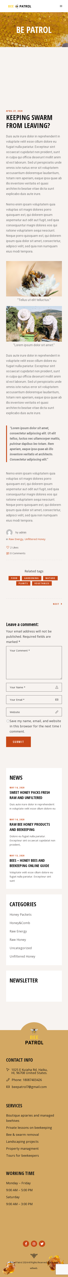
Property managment (22, 1148)
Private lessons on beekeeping (29, 1127)
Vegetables (42, 583)
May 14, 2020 (17, 787)
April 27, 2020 (14, 110)
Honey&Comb (20, 923)
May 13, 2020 (17, 855)
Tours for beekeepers (22, 1155)
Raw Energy (16, 539)
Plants (23, 583)
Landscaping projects (22, 1141)
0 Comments (17, 553)
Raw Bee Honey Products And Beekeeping (30, 827)
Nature (50, 578)
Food (14, 578)
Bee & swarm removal (22, 1134)
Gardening (31, 578)
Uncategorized (21, 948)
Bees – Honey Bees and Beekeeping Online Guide (29, 863)
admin (22, 532)
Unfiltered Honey (35, 539)
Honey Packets (21, 914)
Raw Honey (18, 939)
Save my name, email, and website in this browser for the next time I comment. (35, 726)
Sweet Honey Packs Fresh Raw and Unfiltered (30, 795)
